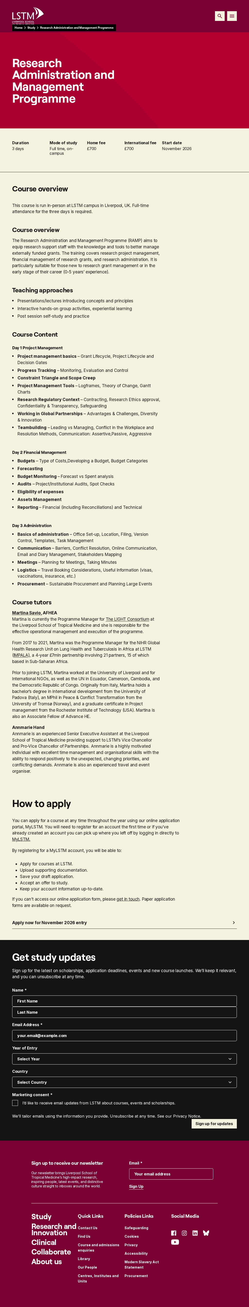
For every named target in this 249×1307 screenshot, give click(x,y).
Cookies (131, 1236)
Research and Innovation (54, 1229)
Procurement (136, 1276)
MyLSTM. (21, 839)
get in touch (128, 899)
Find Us (84, 1236)
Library (84, 1259)
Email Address (25, 1024)
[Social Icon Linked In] (195, 1233)
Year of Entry (24, 1048)
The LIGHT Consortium (127, 619)
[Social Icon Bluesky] (206, 1233)
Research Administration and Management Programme (77, 27)
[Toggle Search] (220, 16)
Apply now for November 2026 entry (49, 923)
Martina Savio (26, 612)
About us (46, 1261)
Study (31, 27)
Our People (87, 1267)
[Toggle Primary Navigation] (232, 16)
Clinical (44, 1242)
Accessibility (136, 1253)
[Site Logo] (28, 16)
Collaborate (51, 1251)
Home (19, 27)
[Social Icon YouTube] (175, 1242)
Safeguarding (136, 1228)
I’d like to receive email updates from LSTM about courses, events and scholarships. (98, 1103)
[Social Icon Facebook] (173, 1233)
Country (20, 1071)
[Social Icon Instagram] (184, 1233)
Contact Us (88, 1228)
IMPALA (21, 655)
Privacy (131, 1245)
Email (134, 1163)
